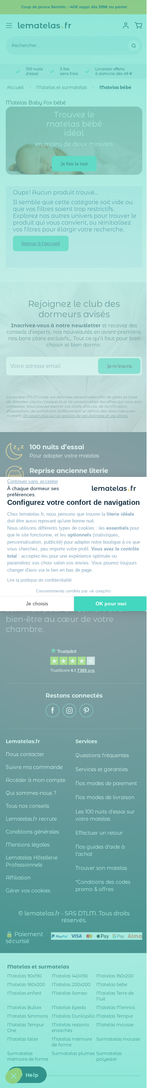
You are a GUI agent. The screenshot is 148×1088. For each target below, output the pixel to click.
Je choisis (37, 603)
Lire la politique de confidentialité (39, 580)
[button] (13, 1075)
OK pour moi (111, 603)
